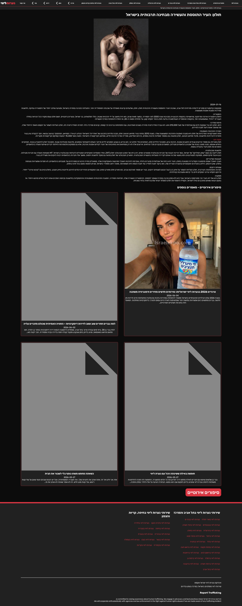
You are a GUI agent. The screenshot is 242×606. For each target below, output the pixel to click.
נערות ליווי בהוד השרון (192, 525)
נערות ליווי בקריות (144, 545)
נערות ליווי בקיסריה (162, 545)
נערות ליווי (235, 3)
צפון (60, 3)
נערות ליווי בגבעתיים (211, 525)
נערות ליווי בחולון (134, 3)
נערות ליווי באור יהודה (211, 519)
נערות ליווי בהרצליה (154, 3)
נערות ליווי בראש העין (190, 547)
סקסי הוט (217, 139)
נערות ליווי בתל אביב (115, 3)
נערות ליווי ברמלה (212, 558)
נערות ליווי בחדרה (141, 523)
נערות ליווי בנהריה (162, 534)
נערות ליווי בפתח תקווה (210, 547)
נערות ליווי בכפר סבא (195, 536)
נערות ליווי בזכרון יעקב (160, 523)
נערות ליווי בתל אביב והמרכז (196, 3)
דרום (47, 3)
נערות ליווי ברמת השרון (210, 564)
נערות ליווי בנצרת (145, 534)
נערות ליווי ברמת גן (195, 558)
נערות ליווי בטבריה (146, 528)
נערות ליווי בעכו (147, 539)
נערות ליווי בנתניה (197, 541)
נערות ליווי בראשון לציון (210, 553)
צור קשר (22, 3)
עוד (36, 3)
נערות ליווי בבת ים (174, 3)
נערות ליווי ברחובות (191, 553)
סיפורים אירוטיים (218, 3)
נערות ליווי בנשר (163, 539)
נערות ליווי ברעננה (191, 564)
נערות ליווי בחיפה (163, 528)
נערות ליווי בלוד (213, 541)
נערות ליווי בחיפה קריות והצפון (91, 3)
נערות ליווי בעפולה (132, 539)
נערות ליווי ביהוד (213, 536)
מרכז (72, 3)
